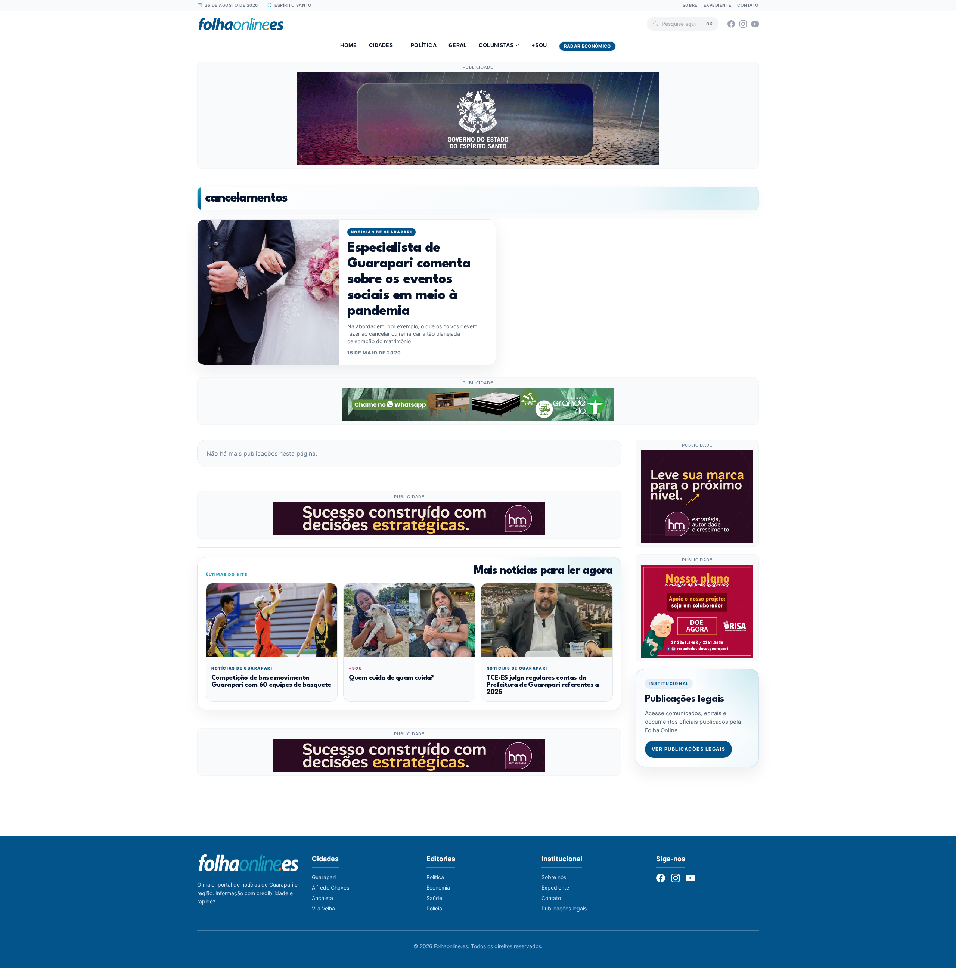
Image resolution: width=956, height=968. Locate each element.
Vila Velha (323, 908)
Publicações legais (564, 908)
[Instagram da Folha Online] (743, 24)
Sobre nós (553, 877)
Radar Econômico (587, 46)
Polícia (434, 908)
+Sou (539, 45)
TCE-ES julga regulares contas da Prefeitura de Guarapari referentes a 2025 (543, 685)
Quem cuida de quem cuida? (391, 678)
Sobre (690, 5)
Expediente (718, 5)
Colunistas (496, 45)
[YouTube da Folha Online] (755, 24)
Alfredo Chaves (330, 887)
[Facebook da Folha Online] (731, 24)
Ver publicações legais (689, 749)
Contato (748, 5)
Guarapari (324, 877)
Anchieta (322, 898)
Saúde (434, 898)
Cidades (381, 45)
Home (348, 45)
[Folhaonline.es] (241, 24)
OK (709, 23)
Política (424, 45)
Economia (438, 887)
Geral (457, 45)
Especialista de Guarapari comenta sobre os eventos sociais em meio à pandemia (409, 280)
